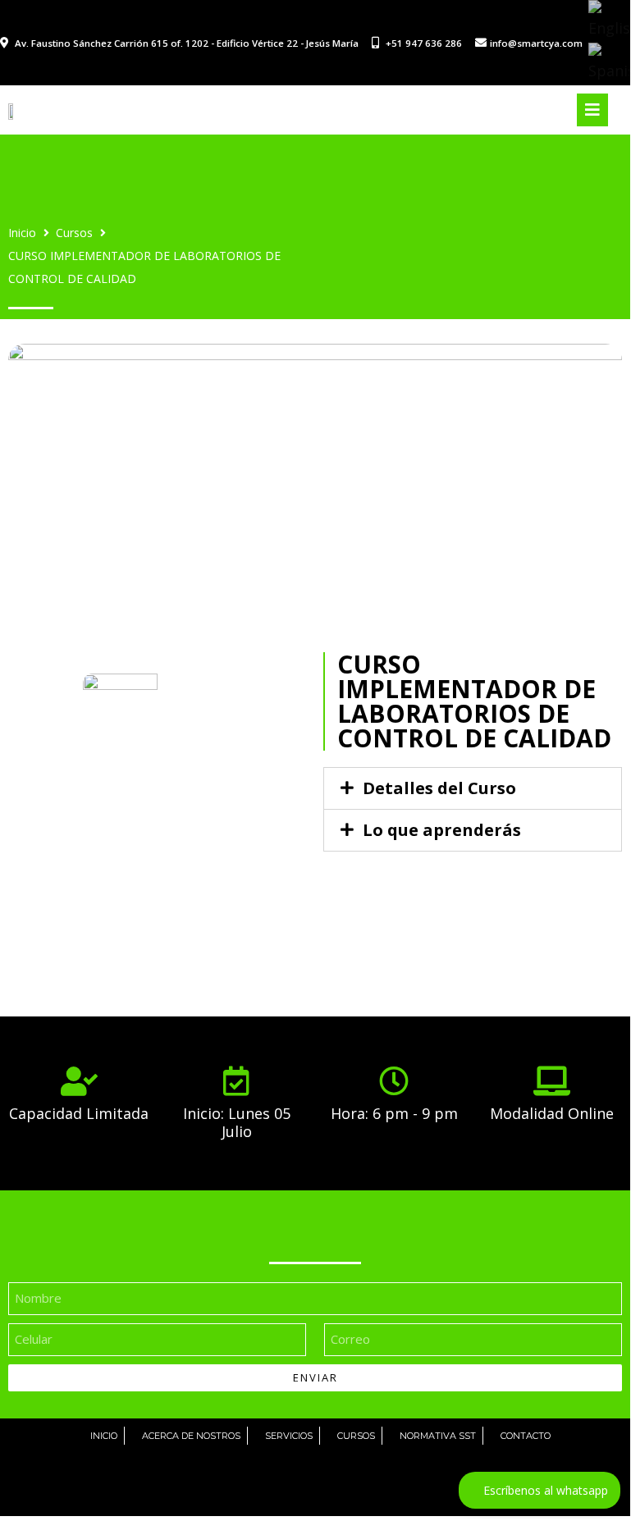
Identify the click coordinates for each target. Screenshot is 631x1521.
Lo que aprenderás (442, 830)
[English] (609, 20)
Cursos (74, 232)
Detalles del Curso (439, 788)
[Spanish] (609, 62)
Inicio (22, 232)
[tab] (472, 788)
